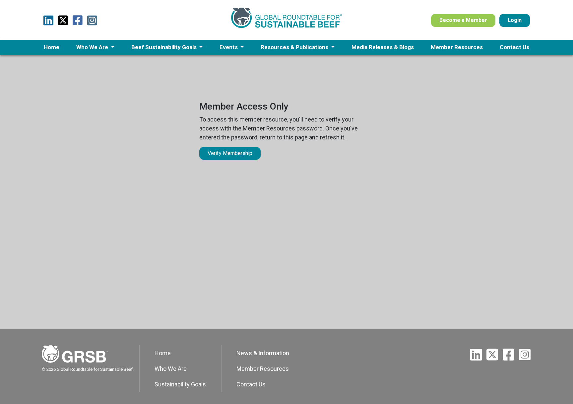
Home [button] (51, 47)
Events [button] (229, 47)
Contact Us (251, 384)
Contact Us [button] (514, 47)
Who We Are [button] (92, 47)
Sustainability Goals (180, 384)
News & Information (262, 353)
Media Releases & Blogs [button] (382, 47)
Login (515, 20)
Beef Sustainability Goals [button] (164, 47)
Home (163, 353)
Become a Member (463, 20)
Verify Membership (230, 153)
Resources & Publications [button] (295, 47)
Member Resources (262, 368)
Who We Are (171, 368)
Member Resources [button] (457, 47)
